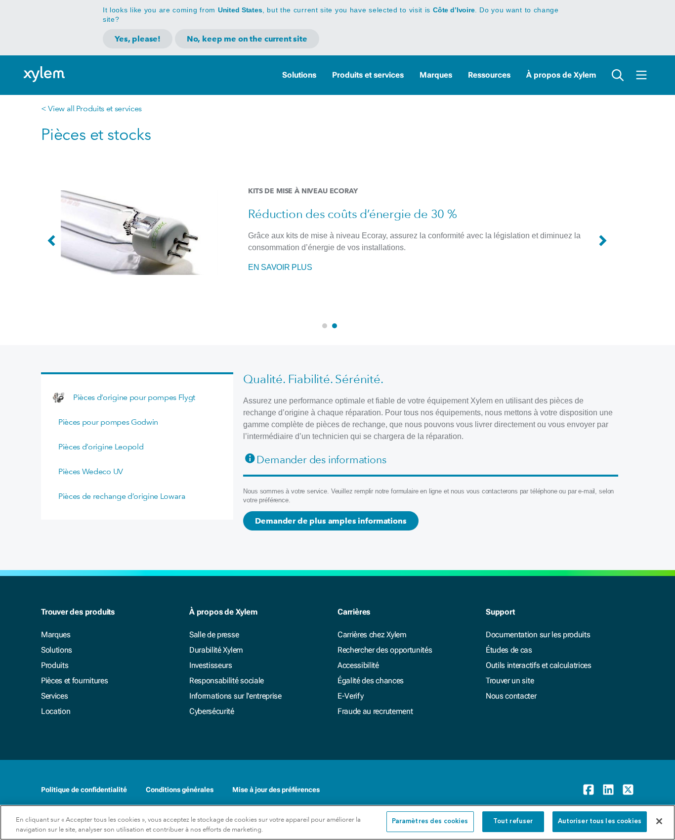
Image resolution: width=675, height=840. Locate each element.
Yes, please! (138, 39)
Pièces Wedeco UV (90, 471)
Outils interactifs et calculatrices (538, 665)
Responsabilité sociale (226, 680)
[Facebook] (588, 790)
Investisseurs (210, 665)
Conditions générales (179, 790)
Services (54, 696)
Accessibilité (358, 665)
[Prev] (54, 245)
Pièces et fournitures (74, 680)
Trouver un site (510, 680)
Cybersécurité (211, 711)
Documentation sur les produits (538, 634)
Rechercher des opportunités (385, 650)
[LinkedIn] (608, 790)
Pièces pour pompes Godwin (108, 422)
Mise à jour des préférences (276, 790)
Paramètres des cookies (430, 821)
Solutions (299, 75)
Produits (54, 665)
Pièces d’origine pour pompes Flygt (134, 397)
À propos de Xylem (561, 75)
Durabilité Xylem (216, 650)
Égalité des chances (371, 680)
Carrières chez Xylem (372, 634)
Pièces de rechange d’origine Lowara (122, 496)
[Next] (605, 245)
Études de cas (509, 650)
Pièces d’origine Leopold (100, 446)
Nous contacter (511, 696)
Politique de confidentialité (84, 790)
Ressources (489, 75)
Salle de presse (214, 634)
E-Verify (350, 696)
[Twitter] (628, 790)
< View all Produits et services (91, 108)
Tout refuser (513, 821)
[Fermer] (659, 821)
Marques (436, 75)
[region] (337, 822)
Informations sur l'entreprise (235, 696)
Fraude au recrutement (375, 711)
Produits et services (368, 75)
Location (55, 711)
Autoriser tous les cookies (599, 821)
